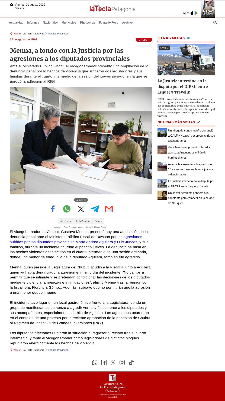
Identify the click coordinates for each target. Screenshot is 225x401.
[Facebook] (104, 362)
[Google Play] (196, 13)
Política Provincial (58, 33)
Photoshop (87, 22)
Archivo (127, 22)
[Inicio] (11, 4)
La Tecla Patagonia (33, 33)
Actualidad (16, 22)
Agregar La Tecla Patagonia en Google (83, 221)
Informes (33, 22)
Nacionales (50, 22)
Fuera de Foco (108, 22)
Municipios (69, 22)
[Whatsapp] (95, 362)
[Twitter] (113, 362)
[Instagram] (122, 362)
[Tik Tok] (131, 362)
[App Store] (192, 13)
